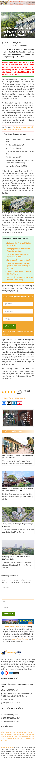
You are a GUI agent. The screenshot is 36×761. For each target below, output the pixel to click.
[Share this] (4, 403)
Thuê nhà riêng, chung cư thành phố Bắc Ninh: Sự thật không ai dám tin (19, 265)
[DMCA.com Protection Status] (14, 673)
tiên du (26, 398)
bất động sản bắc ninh (8, 732)
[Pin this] (19, 403)
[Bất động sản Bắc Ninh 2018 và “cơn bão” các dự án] (18, 547)
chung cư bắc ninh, (19, 734)
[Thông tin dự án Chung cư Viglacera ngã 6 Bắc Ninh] (18, 514)
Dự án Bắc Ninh (9, 398)
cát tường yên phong (12, 738)
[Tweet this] (9, 403)
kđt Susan (22, 736)
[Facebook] (2, 673)
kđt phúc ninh (5, 736)
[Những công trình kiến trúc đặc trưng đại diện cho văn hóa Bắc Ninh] (18, 479)
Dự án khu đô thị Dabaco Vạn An (19, 260)
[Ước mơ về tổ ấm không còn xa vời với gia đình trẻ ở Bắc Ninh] (18, 445)
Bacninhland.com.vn (7, 747)
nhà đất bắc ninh (21, 732)
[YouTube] (6, 673)
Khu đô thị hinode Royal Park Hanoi (15, 627)
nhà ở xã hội (14, 736)
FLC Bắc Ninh (19, 398)
